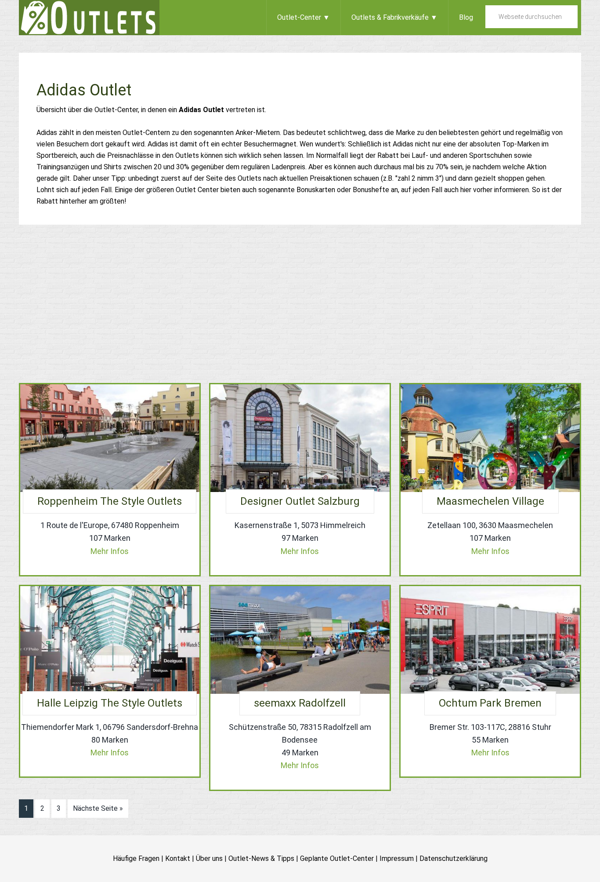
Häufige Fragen (136, 858)
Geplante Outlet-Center (337, 858)
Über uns (209, 858)
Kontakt (177, 858)
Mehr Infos (109, 551)
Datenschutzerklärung (453, 858)
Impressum (397, 858)
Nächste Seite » (98, 808)
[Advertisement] (300, 303)
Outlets (89, 17)
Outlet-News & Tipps (261, 858)
